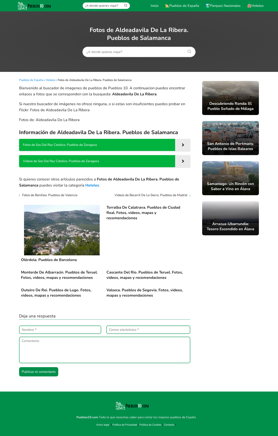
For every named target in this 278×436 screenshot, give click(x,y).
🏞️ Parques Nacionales (223, 5)
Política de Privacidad (124, 425)
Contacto (169, 425)
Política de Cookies (150, 425)
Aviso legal (102, 425)
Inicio (154, 5)
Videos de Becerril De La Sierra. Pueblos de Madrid (151, 195)
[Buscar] (126, 5)
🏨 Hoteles (255, 5)
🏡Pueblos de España (182, 5)
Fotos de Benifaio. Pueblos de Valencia (49, 195)
